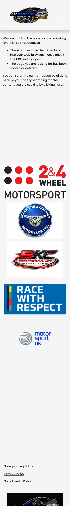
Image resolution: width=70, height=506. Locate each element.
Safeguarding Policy (18, 466)
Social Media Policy (18, 481)
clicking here (53, 84)
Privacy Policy (14, 474)
